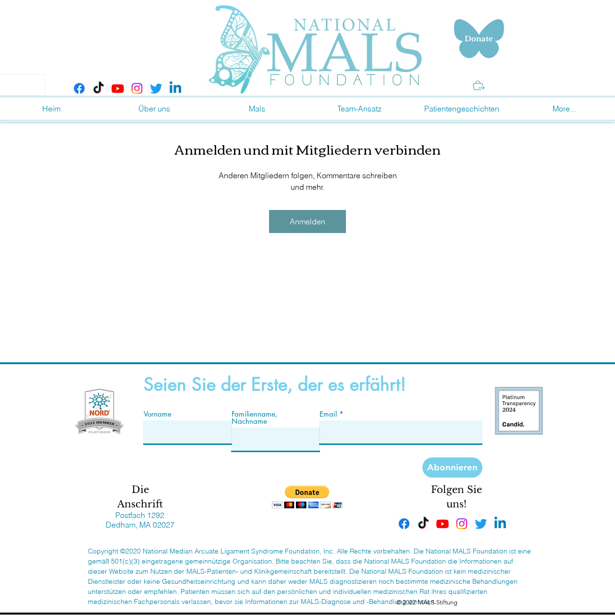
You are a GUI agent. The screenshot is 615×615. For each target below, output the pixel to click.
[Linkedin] (175, 88)
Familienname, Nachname (255, 417)
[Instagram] (137, 88)
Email (328, 414)
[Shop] (478, 85)
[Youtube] (118, 88)
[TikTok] (98, 88)
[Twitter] (156, 88)
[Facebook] (79, 88)
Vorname (158, 414)
